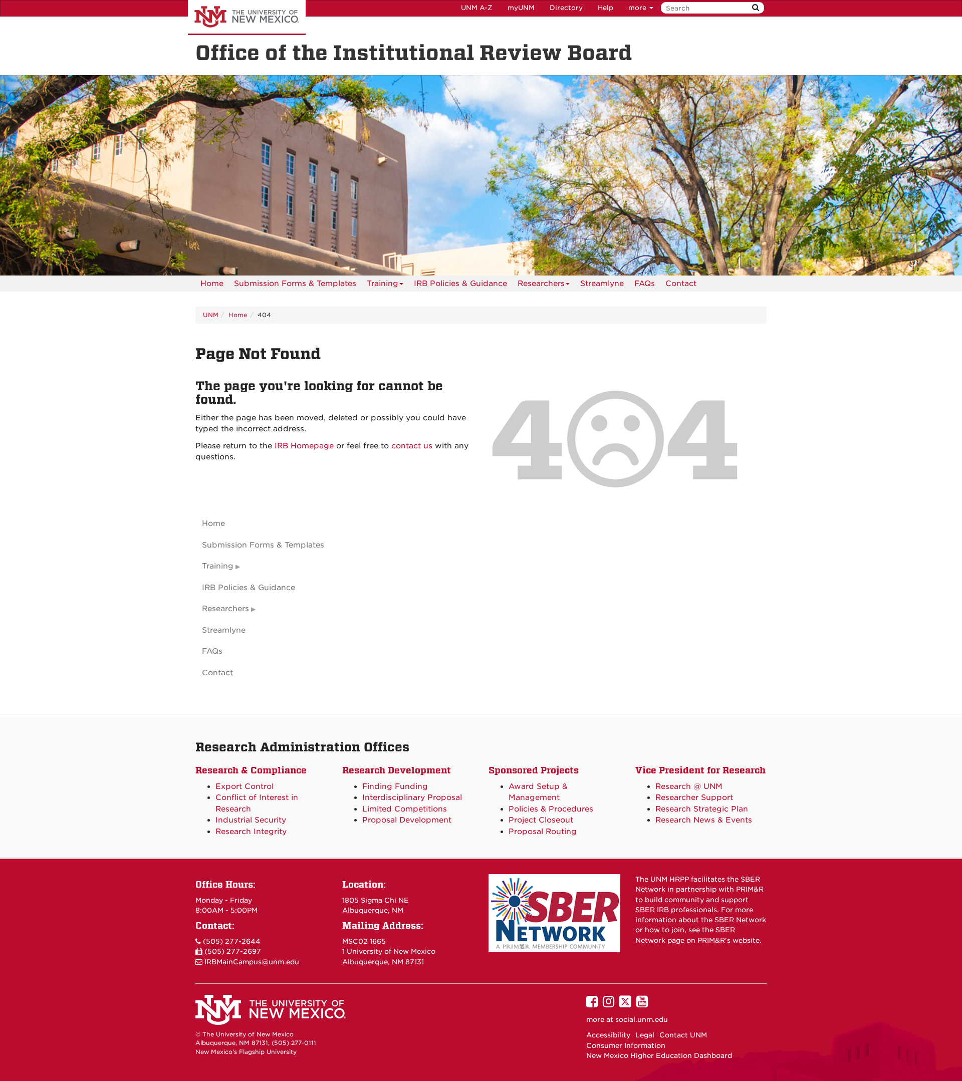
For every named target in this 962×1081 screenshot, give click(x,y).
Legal (644, 1035)
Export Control (244, 786)
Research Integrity (251, 831)
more (638, 8)
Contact (680, 283)
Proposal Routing (543, 831)
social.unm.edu (641, 1019)
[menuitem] (211, 284)
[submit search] (755, 8)
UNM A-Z (477, 8)
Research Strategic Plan (701, 809)
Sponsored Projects (534, 770)
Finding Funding (395, 786)
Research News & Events (703, 820)
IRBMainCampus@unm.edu (251, 962)
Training (382, 283)
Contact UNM (683, 1035)
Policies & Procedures (551, 809)
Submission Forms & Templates (295, 283)
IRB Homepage (304, 445)
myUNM (521, 8)
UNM (210, 315)
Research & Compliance (251, 770)
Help (605, 8)
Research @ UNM (689, 786)
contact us (411, 445)
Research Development (396, 770)
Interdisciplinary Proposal (412, 797)
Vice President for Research (700, 770)
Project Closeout (541, 820)
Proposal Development (406, 820)
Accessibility (608, 1035)
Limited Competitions (404, 809)
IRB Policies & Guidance (460, 283)
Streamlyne (602, 283)
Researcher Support (694, 797)
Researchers (541, 283)
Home (211, 283)
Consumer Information (625, 1045)
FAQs (644, 283)
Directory (566, 8)
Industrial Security (250, 820)
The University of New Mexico (247, 17)
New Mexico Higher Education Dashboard (659, 1055)
